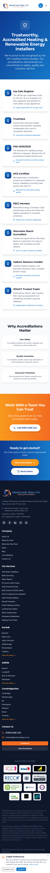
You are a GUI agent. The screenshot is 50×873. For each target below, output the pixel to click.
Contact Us (6, 559)
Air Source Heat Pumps (11, 583)
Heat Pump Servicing (10, 587)
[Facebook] (9, 523)
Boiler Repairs (7, 579)
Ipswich (5, 668)
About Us (5, 537)
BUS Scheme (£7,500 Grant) (12, 590)
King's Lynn (6, 637)
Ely (3, 701)
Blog (3, 551)
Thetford (5, 652)
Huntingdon (6, 704)
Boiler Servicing (8, 575)
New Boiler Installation (10, 572)
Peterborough (7, 697)
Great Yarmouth (8, 640)
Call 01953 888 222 (27, 428)
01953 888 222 (13, 732)
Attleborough (7, 644)
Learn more (33, 864)
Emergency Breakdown (11, 616)
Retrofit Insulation (8, 601)
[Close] (48, 855)
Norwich (5, 633)
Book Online (27, 471)
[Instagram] (4, 523)
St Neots (5, 716)
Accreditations (7, 555)
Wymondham (7, 648)
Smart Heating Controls (11, 605)
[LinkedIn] (15, 523)
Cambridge (6, 693)
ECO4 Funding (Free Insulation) (14, 594)
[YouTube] (21, 523)
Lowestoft (5, 672)
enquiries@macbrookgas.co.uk (17, 737)
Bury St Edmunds (8, 676)
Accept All (21, 869)
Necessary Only (8, 869)
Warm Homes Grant (9, 613)
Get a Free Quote (23, 462)
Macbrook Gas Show (10, 544)
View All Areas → (8, 655)
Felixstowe (6, 679)
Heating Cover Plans (9, 620)
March (4, 712)
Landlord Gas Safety (9, 609)
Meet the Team (7, 540)
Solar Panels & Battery (10, 598)
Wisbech (5, 708)
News (4, 548)
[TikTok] (26, 523)
